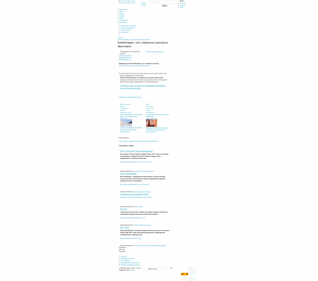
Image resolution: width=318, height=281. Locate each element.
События (182, 3)
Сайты (121, 11)
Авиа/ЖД (122, 16)
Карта (181, 7)
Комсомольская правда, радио (134, 194)
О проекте (123, 256)
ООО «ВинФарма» (128, 173)
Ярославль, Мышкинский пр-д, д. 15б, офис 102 (134, 184)
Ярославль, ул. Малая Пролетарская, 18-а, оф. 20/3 (136, 197)
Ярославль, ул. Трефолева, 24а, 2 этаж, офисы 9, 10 (136, 162)
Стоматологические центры (142, 225)
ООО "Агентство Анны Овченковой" (136, 150)
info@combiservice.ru (125, 55)
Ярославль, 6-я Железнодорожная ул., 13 (133, 218)
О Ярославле (123, 20)
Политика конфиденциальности (130, 265)
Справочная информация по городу (130, 97)
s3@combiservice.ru (125, 59)
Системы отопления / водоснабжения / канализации (150, 245)
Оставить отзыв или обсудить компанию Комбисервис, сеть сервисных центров (143, 86)
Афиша (121, 14)
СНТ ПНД (124, 227)
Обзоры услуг (124, 32)
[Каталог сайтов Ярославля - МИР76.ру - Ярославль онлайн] (193, 274)
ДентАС (123, 208)
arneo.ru (132, 270)
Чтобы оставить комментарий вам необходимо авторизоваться (138, 141)
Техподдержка (124, 260)
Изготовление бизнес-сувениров (144, 171)
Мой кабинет (123, 22)
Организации (123, 9)
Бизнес (121, 18)
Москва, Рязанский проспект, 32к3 (130, 238)
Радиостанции (138, 206)
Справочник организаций (128, 26)
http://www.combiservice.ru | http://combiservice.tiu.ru (134, 65)
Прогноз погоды (143, 4)
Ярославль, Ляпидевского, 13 (155, 52)
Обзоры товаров (125, 30)
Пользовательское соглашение (130, 262)
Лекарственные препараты (142, 192)
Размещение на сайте (127, 258)
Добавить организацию (127, 28)
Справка (182, 5)
